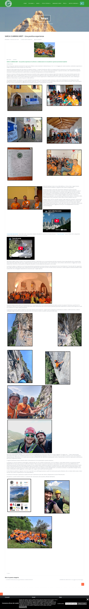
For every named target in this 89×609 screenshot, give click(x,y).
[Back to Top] (1, 594)
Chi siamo (31, 3)
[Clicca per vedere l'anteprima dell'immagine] (44, 49)
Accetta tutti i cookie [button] (71, 603)
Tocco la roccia (60, 234)
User (82, 3)
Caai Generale (38, 39)
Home (25, 3)
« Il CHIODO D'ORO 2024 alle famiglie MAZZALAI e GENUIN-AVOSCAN (19, 579)
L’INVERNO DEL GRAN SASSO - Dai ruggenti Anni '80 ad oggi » (71, 579)
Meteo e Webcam (73, 3)
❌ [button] (88, 599)
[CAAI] (8, 2)
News (37, 3)
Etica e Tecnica (46, 3)
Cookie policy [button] (60, 603)
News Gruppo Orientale (27, 39)
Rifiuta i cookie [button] (82, 603)
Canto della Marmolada (12, 234)
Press (64, 3)
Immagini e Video (57, 3)
